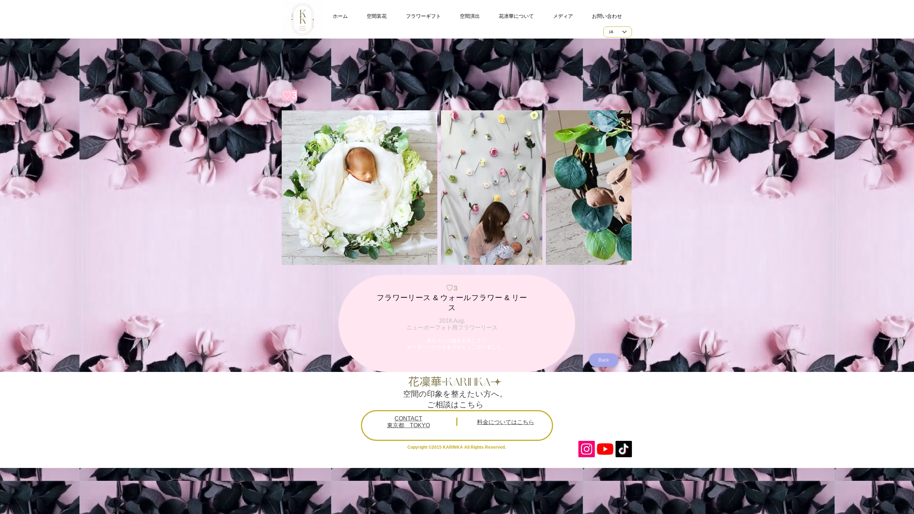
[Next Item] (619, 188)
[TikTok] (624, 449)
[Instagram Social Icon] (586, 449)
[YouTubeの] (605, 449)
